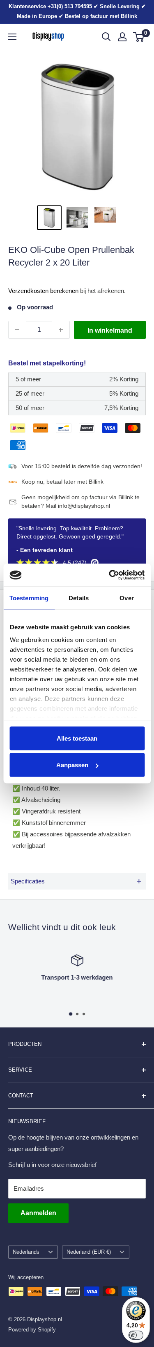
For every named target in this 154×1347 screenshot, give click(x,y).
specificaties (76, 881)
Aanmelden (38, 1213)
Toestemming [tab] (28, 597)
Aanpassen (72, 764)
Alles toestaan (77, 737)
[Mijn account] (122, 36)
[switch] (136, 1335)
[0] (139, 37)
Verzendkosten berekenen (43, 290)
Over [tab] (126, 597)
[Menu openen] (12, 37)
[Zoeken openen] (106, 36)
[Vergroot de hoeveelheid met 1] (60, 329)
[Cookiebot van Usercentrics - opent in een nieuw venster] (110, 575)
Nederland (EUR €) (89, 1252)
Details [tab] (79, 597)
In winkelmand (109, 330)
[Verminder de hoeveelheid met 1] (17, 329)
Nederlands (26, 1252)
